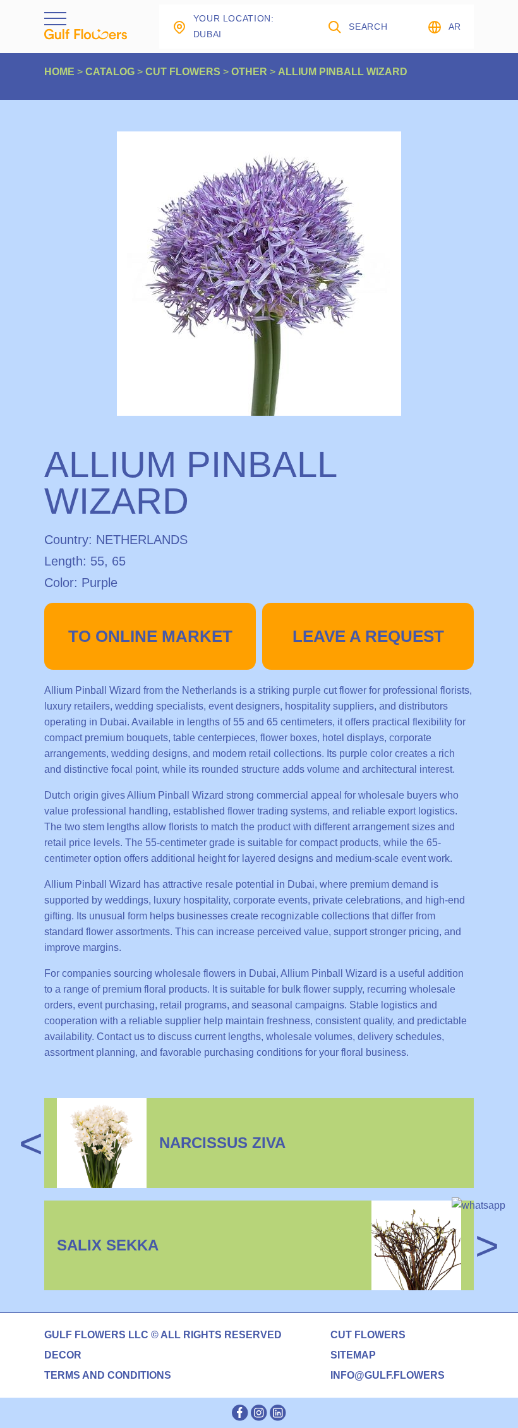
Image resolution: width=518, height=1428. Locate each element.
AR (455, 26)
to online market (150, 636)
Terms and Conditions (107, 1376)
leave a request (368, 636)
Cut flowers (368, 1335)
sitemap (353, 1355)
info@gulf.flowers (387, 1376)
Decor (62, 1355)
